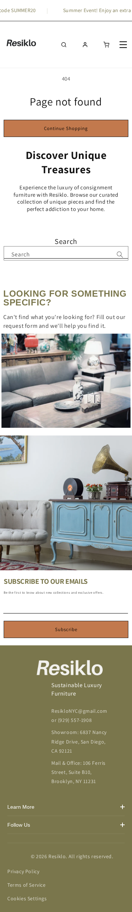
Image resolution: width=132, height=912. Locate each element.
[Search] (120, 254)
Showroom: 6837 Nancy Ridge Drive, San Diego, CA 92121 (79, 741)
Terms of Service (26, 885)
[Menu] (124, 44)
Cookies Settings (27, 898)
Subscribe (66, 629)
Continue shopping (66, 128)
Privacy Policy (23, 871)
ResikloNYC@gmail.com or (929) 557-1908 (79, 715)
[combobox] (66, 252)
